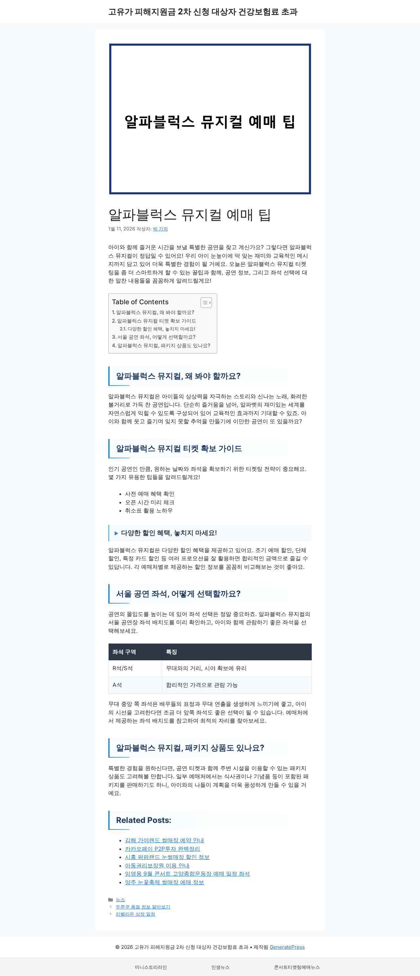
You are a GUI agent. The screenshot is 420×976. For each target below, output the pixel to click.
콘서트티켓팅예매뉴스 (297, 967)
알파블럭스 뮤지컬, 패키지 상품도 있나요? (163, 345)
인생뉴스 (220, 967)
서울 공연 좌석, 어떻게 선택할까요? (156, 337)
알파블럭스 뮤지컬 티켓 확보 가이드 (156, 321)
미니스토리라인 (151, 967)
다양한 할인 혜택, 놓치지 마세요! (161, 328)
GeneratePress (287, 947)
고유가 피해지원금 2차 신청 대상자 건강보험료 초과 (203, 11)
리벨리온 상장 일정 (135, 914)
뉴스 (120, 899)
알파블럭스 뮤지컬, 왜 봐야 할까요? (155, 312)
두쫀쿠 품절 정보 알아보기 (143, 906)
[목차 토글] (203, 302)
